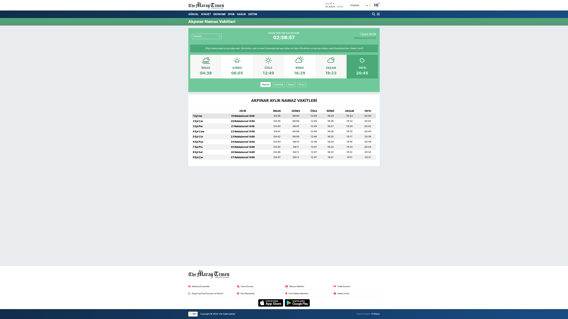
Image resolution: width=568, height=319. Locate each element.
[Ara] (374, 14)
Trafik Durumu (343, 286)
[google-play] (297, 303)
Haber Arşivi (343, 293)
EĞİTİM (252, 14)
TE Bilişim (375, 314)
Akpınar (265, 84)
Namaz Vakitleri (296, 286)
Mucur (302, 84)
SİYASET (206, 14)
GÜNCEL (193, 14)
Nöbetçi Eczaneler (201, 286)
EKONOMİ (219, 14)
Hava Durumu (247, 286)
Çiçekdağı (278, 84)
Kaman (291, 84)
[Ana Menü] (378, 14)
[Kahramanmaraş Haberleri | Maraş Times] (206, 5)
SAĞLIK (241, 14)
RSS (194, 314)
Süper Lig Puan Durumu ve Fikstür (207, 293)
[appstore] (271, 303)
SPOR (231, 14)
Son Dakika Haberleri (298, 293)
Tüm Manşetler (247, 293)
